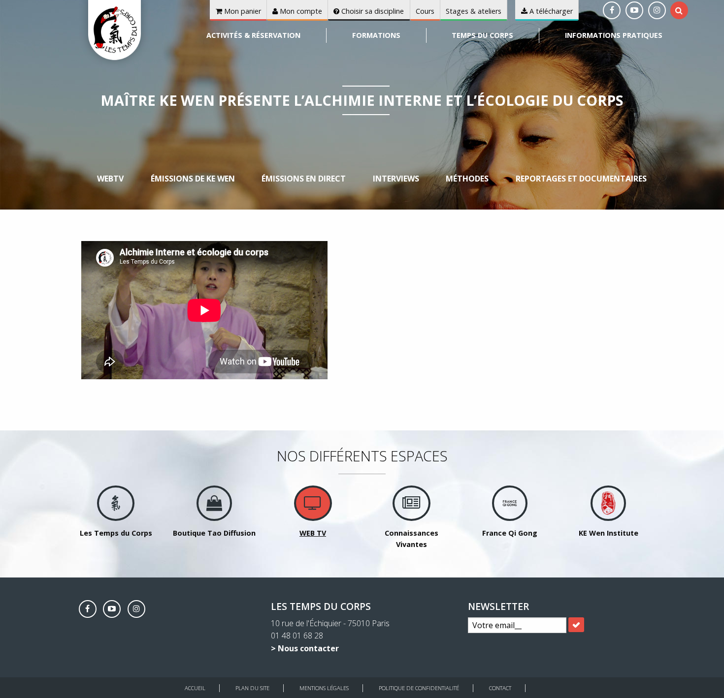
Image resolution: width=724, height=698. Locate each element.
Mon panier (241, 11)
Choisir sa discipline (371, 11)
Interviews (396, 178)
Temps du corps (482, 35)
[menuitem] (254, 35)
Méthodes (467, 178)
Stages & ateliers (473, 11)
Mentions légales (324, 688)
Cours (425, 11)
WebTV (110, 178)
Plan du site (252, 688)
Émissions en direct (304, 178)
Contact (500, 688)
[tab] (679, 10)
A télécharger (550, 11)
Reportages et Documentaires (581, 178)
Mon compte (300, 11)
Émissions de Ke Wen (193, 178)
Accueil (195, 688)
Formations (376, 35)
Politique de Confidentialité (419, 688)
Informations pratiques (613, 35)
